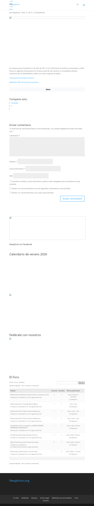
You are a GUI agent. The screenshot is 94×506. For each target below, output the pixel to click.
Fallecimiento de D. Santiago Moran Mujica (24, 404)
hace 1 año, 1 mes (73, 411)
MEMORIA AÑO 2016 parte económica (24, 82)
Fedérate (25, 498)
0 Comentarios (39, 12)
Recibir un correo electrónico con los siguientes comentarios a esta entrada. (41, 188)
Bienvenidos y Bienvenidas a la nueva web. (24, 451)
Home (11, 382)
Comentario (14, 136)
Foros (16, 382)
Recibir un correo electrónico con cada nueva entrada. (33, 193)
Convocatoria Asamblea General (21, 78)
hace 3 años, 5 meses (73, 442)
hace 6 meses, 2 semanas (73, 396)
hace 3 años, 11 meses (73, 451)
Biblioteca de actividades (62, 498)
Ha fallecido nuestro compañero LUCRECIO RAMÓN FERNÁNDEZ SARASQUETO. (26, 427)
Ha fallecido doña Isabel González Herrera (23, 435)
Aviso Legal (44, 498)
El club (16, 498)
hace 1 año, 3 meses (73, 426)
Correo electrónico (17, 169)
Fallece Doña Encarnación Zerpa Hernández (24, 442)
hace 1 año (73, 404)
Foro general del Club (35, 397)
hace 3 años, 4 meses (73, 435)
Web (11, 176)
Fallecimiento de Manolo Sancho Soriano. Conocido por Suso (29, 395)
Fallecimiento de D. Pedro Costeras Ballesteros (25, 411)
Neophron (16, 12)
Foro (76, 498)
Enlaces (34, 498)
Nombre (13, 162)
